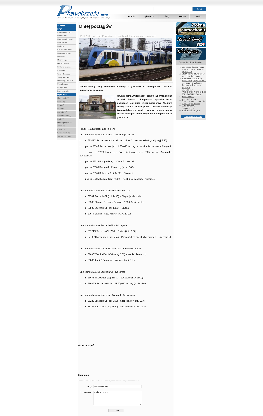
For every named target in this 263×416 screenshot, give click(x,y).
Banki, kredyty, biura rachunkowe (64, 34)
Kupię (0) (60, 119)
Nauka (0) (61, 102)
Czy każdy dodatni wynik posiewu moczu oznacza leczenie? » (193, 69)
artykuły (131, 16)
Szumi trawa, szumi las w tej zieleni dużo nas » (193, 75)
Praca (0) (60, 109)
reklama (182, 16)
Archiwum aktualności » (193, 117)
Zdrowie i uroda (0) (64, 136)
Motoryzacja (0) (63, 98)
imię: (89, 386)
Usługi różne (62, 88)
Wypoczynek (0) (63, 133)
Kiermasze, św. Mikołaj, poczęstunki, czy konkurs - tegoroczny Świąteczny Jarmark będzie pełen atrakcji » (194, 83)
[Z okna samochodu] (191, 34)
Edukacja (60, 46)
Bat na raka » (188, 97)
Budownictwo (62, 43)
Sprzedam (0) (62, 112)
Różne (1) (61, 129)
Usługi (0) (61, 105)
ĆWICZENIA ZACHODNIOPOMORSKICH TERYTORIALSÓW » (194, 92)
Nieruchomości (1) (64, 116)
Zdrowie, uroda (62, 91)
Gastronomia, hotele (64, 50)
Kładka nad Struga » (191, 110)
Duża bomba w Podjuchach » (188, 107)
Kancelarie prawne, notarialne (64, 54)
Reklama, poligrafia (64, 67)
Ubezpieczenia (62, 84)
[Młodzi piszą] (191, 59)
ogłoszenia (149, 16)
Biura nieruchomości (64, 39)
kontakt (198, 16)
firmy (167, 16)
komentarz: (86, 392)
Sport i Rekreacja (63, 74)
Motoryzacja (62, 60)
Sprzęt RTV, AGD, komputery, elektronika (65, 78)
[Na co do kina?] (191, 46)
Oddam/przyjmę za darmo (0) (64, 124)
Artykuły (61, 25)
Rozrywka (61, 70)
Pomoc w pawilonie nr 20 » (193, 101)
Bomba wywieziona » (191, 103)
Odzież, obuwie (63, 63)
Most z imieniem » (190, 99)
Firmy (59, 29)
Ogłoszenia (62, 95)
